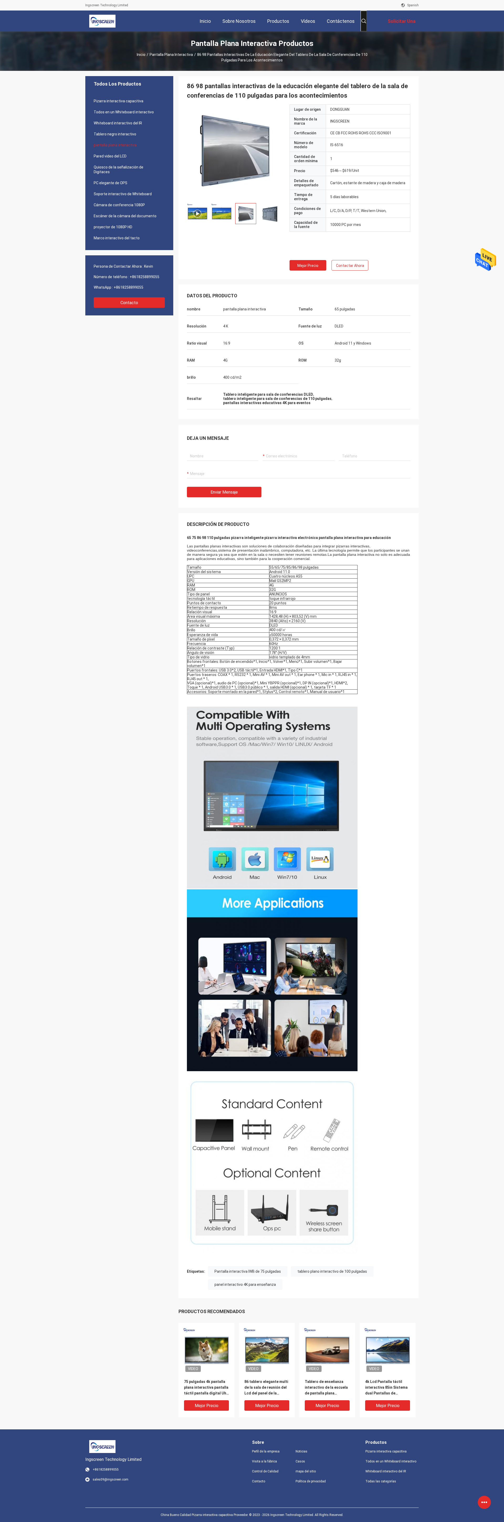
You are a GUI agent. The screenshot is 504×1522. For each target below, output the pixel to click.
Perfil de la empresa (266, 1451)
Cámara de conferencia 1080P (119, 205)
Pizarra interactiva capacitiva (118, 101)
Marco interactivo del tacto (117, 238)
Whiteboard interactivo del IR (118, 123)
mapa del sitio (306, 1471)
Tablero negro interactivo (115, 134)
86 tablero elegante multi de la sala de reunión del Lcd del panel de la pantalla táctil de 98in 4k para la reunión (266, 1388)
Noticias (301, 1451)
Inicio (141, 54)
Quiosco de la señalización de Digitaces (118, 169)
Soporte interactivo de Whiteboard (123, 194)
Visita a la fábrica (264, 1461)
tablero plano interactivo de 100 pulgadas (332, 1271)
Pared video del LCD (110, 156)
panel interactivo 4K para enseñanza (245, 1284)
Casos (300, 1461)
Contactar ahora (350, 265)
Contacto (129, 302)
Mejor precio (307, 265)
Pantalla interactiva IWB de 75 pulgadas (247, 1271)
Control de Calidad (265, 1471)
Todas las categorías (380, 1481)
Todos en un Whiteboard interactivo (124, 112)
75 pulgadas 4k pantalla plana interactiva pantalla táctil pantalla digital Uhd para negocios (206, 1388)
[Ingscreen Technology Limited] (102, 21)
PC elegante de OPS (110, 183)
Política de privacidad (311, 1481)
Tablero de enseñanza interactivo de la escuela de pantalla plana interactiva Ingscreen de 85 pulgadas (326, 1388)
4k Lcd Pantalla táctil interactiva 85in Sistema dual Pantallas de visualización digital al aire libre (386, 1388)
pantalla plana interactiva (171, 54)
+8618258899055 (144, 277)
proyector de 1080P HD (113, 227)
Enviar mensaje (224, 492)
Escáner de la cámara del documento (125, 216)
